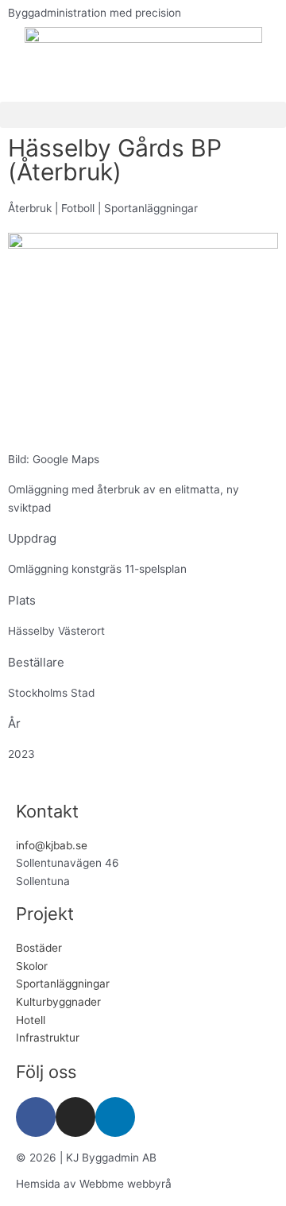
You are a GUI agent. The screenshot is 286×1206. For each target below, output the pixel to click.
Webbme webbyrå (125, 1183)
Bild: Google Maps (53, 459)
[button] (143, 115)
